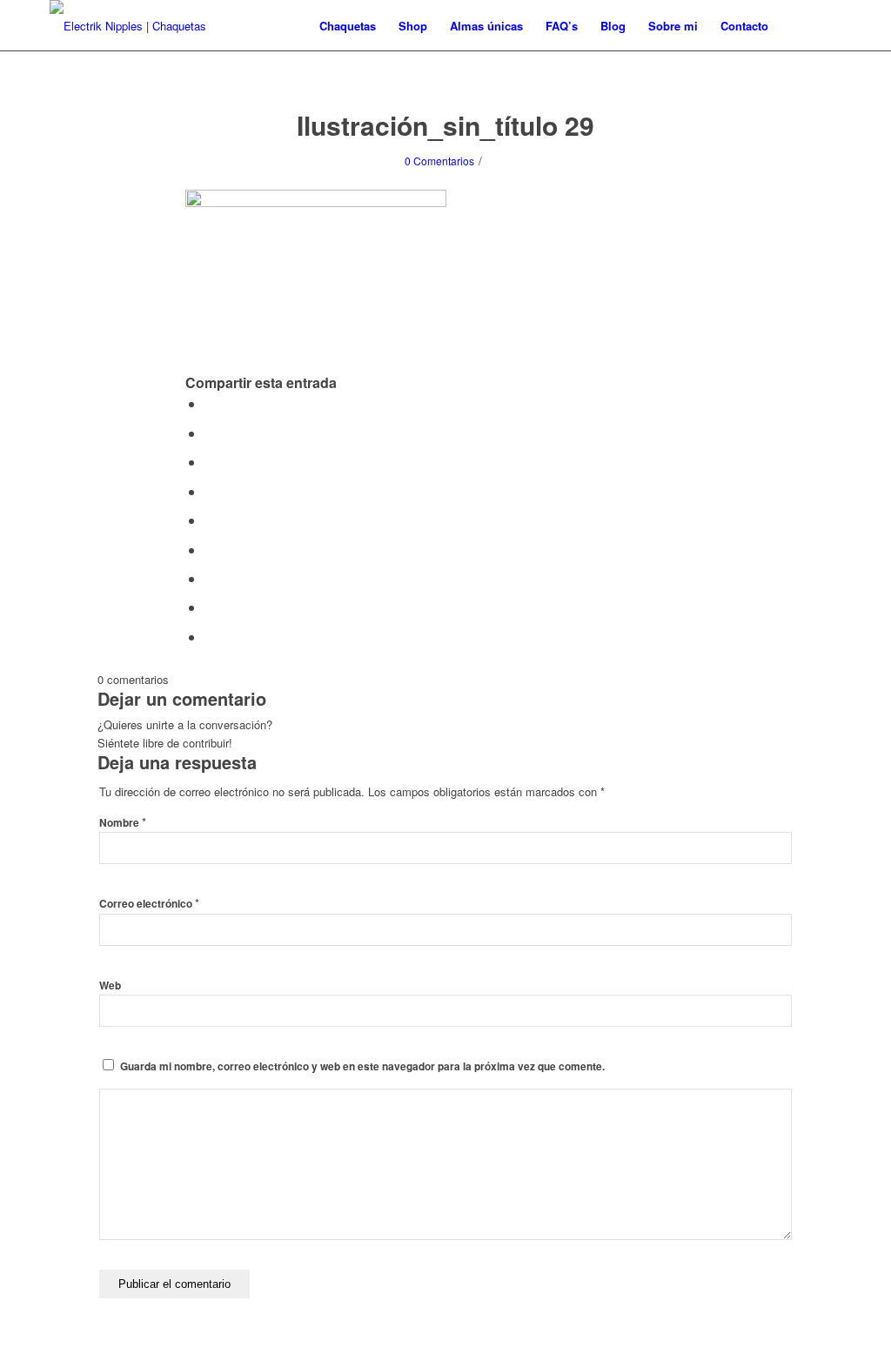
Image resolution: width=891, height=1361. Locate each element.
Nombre (122, 822)
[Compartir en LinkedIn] (209, 491)
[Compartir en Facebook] (209, 403)
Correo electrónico (149, 903)
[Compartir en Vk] (209, 549)
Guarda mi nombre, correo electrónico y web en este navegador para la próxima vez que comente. (362, 1066)
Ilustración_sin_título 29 (445, 125)
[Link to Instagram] (828, 25)
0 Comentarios (439, 160)
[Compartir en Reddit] (209, 578)
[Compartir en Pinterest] (209, 462)
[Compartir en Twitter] (209, 433)
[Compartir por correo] (209, 607)
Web (110, 985)
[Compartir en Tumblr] (209, 520)
